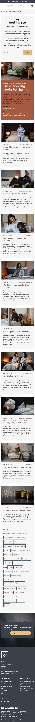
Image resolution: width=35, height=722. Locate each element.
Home (3, 11)
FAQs (2, 688)
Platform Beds (7, 554)
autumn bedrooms (9, 580)
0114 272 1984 (23, 1)
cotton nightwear (19, 114)
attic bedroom (24, 571)
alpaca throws (8, 571)
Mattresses (14, 550)
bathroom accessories (10, 588)
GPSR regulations (5, 694)
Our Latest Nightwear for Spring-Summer (17, 286)
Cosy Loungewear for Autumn (16, 193)
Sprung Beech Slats (25, 686)
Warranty (3, 683)
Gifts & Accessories (20, 542)
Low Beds (6, 550)
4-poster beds (18, 567)
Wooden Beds (8, 563)
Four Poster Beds (8, 542)
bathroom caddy (22, 588)
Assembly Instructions (25, 683)
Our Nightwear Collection (14, 376)
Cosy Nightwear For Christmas (16, 331)
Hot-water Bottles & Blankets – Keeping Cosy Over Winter (16, 422)
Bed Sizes (22, 685)
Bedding (5, 108)
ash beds (16, 571)
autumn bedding (15, 576)
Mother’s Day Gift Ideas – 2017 (16, 510)
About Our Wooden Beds (27, 681)
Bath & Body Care (16, 533)
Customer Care (5, 678)
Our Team (4, 690)
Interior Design (12, 108)
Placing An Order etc (24, 550)
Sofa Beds (16, 554)
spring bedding (21, 115)
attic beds (6, 576)
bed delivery (21, 601)
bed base (16, 597)
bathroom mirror (8, 592)
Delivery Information (6, 681)
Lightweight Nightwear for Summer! (14, 239)
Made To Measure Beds (26, 688)
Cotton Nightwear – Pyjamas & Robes (16, 148)
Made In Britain (24, 690)
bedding (5, 114)
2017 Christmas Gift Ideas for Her (17, 467)
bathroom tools (8, 597)
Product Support (25, 678)
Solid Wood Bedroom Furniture (12, 559)
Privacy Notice (5, 720)
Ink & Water (20, 720)
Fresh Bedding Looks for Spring (15, 88)
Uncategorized (26, 559)
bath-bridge (15, 584)
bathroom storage (19, 592)
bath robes (7, 584)
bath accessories (20, 580)
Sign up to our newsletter (20, 633)
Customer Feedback (6, 686)
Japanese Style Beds (19, 546)
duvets (9, 115)
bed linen (6, 605)
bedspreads (11, 114)
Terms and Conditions (7, 685)
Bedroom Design (8, 538)
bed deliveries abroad (10, 601)
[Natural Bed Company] (15, 6)
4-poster (10, 567)
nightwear (14, 115)
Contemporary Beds (20, 538)
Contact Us (4, 692)
